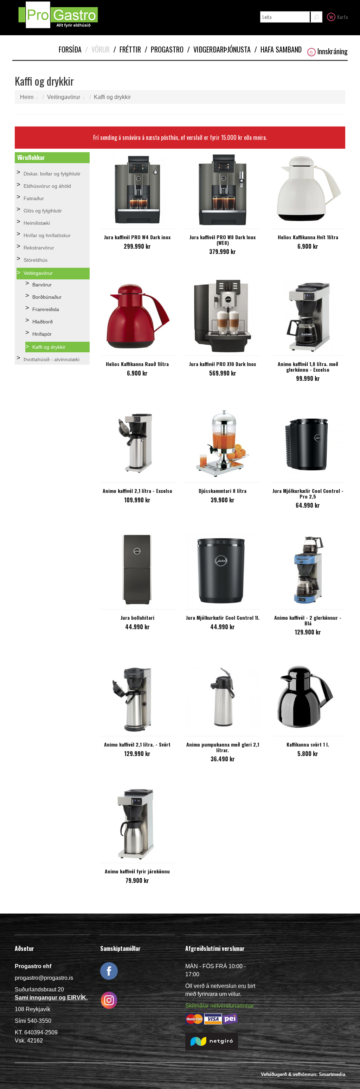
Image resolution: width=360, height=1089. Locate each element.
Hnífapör (42, 334)
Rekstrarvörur (39, 247)
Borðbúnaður (47, 297)
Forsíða (70, 49)
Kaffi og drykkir (112, 97)
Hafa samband (278, 49)
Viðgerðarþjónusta (219, 49)
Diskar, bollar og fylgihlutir (52, 174)
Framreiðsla (45, 309)
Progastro (164, 49)
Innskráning (332, 51)
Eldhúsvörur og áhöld (47, 186)
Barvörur (42, 284)
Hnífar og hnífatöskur (47, 235)
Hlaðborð (42, 321)
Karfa (342, 16)
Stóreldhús (35, 260)
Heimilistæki (37, 223)
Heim (26, 97)
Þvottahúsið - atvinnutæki (51, 359)
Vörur (97, 49)
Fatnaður (34, 198)
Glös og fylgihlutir (43, 211)
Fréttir (127, 49)
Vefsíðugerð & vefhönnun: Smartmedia (303, 1074)
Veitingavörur (63, 97)
